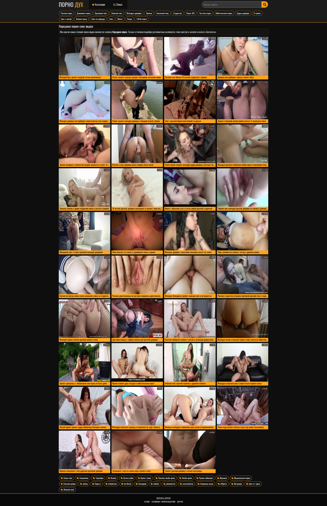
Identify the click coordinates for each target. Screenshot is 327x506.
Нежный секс (116, 13)
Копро (129, 19)
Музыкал (223, 478)
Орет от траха (254, 483)
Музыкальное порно (242, 478)
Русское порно (66, 13)
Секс (111, 19)
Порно (71, 4)
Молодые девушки (134, 13)
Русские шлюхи (69, 483)
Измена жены (81, 19)
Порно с (97, 483)
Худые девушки (243, 13)
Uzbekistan (112, 483)
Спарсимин (83, 478)
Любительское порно (223, 13)
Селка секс (67, 478)
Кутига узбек (128, 478)
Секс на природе (98, 19)
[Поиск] (265, 4)
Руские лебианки (205, 478)
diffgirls (223, 483)
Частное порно (205, 13)
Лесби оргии (187, 478)
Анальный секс (162, 13)
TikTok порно (141, 19)
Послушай (142, 483)
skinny (85, 483)
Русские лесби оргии (166, 478)
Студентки (177, 13)
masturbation (187, 483)
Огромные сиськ (206, 483)
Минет (120, 19)
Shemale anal (68, 489)
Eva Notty (127, 483)
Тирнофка (99, 478)
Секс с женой (66, 19)
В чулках (257, 13)
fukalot (156, 483)
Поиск (119, 4)
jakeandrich (170, 483)
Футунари (237, 483)
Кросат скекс (145, 478)
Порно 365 (190, 13)
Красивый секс (101, 13)
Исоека (113, 478)
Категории (99, 4)
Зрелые (149, 13)
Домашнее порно (83, 13)
